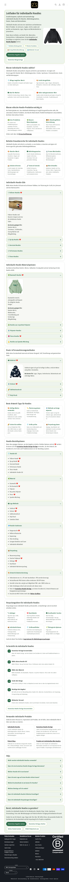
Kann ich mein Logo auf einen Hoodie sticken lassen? (23, 777)
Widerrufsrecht (14, 878)
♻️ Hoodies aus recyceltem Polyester (19, 325)
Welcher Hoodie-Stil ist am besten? (18, 772)
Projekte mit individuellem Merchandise (48, 741)
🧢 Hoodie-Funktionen (15, 526)
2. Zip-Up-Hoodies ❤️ (14, 240)
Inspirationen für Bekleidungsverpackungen (36, 639)
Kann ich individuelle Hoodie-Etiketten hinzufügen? (23, 794)
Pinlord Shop (11, 741)
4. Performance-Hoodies (15, 251)
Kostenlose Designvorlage (15, 60)
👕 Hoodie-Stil (12, 454)
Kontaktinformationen (34, 878)
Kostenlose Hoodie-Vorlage (44, 727)
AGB (28, 878)
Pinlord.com (31, 876)
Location (16, 865)
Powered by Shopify (39, 876)
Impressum (56, 878)
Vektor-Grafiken (35, 594)
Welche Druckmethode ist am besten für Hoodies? (23, 783)
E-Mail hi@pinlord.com (32, 829)
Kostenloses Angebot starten (16, 55)
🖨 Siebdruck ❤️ (13, 360)
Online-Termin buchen (14, 829)
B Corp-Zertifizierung (25, 134)
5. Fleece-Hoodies (13, 256)
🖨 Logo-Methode (13, 503)
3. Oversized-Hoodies (14, 245)
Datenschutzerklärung (22, 878)
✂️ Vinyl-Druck (12, 395)
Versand (51, 878)
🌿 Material (11, 479)
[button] (5, 5)
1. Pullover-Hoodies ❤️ (15, 193)
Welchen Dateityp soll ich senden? (18, 788)
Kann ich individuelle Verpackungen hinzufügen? (22, 800)
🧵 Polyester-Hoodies (14, 330)
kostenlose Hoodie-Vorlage (23, 589)
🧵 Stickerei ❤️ (13, 384)
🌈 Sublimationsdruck (14, 390)
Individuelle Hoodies (14, 727)
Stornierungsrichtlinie (44, 878)
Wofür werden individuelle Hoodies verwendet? (22, 760)
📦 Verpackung (12, 551)
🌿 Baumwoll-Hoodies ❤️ (16, 275)
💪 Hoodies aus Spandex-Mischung (18, 342)
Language (10, 870)
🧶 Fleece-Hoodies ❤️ (14, 336)
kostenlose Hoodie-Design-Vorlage (27, 446)
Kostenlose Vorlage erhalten (37, 824)
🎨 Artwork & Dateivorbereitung (18, 573)
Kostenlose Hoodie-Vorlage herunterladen (20, 708)
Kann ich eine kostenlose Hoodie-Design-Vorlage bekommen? (26, 766)
